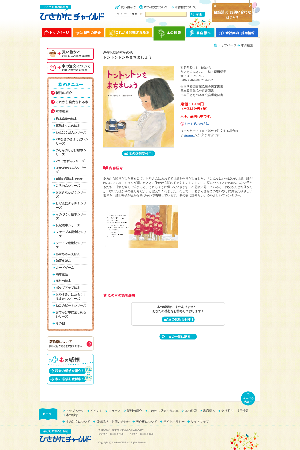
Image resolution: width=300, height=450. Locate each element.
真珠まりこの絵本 (68, 125)
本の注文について (156, 7)
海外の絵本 (63, 281)
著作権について (185, 7)
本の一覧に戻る (178, 336)
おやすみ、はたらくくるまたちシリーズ (71, 296)
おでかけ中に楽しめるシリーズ (71, 314)
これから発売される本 (163, 411)
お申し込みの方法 (197, 123)
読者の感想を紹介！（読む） (70, 370)
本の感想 (72, 415)
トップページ (227, 45)
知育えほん (63, 260)
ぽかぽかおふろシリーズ (71, 170)
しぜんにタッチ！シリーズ (71, 205)
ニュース (115, 411)
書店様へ (209, 411)
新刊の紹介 (134, 411)
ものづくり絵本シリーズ (71, 216)
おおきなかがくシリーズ (71, 194)
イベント (96, 411)
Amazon (189, 135)
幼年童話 (62, 274)
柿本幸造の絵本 (66, 119)
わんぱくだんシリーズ (71, 132)
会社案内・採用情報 (235, 411)
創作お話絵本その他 (69, 179)
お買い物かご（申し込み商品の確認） (70, 54)
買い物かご (128, 7)
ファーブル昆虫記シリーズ (71, 234)
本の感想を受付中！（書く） (70, 378)
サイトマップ (200, 421)
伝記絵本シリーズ (68, 225)
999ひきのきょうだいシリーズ (72, 141)
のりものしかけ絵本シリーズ (71, 152)
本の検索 (191, 411)
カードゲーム (65, 267)
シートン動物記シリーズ (71, 245)
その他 (60, 323)
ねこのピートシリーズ (71, 305)
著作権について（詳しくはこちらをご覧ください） (70, 343)
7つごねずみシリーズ (70, 161)
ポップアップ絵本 (68, 287)
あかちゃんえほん (68, 254)
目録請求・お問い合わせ (113, 421)
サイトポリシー (174, 421)
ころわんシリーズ (68, 185)
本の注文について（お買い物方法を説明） (70, 68)
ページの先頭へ (248, 398)
